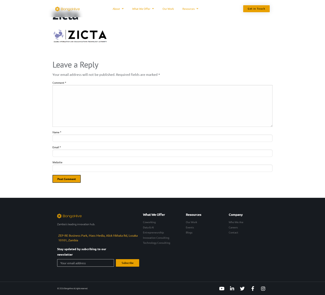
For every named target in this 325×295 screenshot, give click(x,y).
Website (57, 162)
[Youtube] (221, 288)
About (116, 8)
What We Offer (141, 8)
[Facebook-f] (252, 288)
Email (56, 147)
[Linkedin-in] (232, 288)
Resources (188, 8)
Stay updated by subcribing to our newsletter (81, 251)
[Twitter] (242, 288)
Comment (59, 82)
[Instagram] (263, 288)
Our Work (168, 8)
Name (56, 132)
